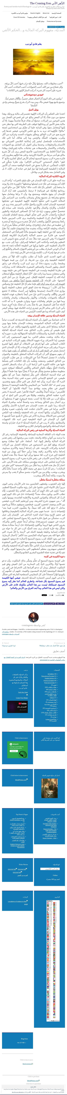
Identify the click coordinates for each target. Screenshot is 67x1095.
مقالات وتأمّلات (59, 603)
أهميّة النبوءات (52, 700)
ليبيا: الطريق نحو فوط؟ (8, 644)
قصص (54, 685)
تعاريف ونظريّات (52, 715)
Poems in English (49, 680)
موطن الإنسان (40, 21)
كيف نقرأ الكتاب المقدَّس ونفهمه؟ (37, 17)
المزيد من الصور (22, 875)
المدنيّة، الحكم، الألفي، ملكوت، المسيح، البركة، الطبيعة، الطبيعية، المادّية (26, 603)
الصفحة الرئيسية (56, 13)
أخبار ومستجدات (52, 702)
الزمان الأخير (53, 710)
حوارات (54, 717)
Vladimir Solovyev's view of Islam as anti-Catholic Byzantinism (17, 846)
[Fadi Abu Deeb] (27, 695)
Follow (55, 875)
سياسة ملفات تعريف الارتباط (18, 1092)
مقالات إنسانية (52, 689)
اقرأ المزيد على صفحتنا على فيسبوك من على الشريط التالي (50, 739)
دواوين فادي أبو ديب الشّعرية (19, 13)
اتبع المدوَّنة (56, 865)
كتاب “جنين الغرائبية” (55, 17)
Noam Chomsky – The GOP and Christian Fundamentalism (49, 830)
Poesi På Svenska (19, 17)
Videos (52, 697)
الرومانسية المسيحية (48, 603)
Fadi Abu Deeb (23, 692)
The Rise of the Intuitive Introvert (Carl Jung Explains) (49, 825)
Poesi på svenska (49, 683)
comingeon (51, 27)
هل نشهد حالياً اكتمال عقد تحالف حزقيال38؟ (52, 644)
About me (46, 13)
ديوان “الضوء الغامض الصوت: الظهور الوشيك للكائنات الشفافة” (50, 820)
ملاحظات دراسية (51, 691)
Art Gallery (51, 674)
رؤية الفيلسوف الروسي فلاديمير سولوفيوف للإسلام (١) (17, 820)
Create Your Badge (22, 698)
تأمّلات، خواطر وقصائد (50, 712)
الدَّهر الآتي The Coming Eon (47, 3)
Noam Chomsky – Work (49, 838)
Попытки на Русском (54, 21)
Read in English (35, 13)
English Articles (49, 678)
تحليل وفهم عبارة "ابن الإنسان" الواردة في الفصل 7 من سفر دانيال (17, 833)
